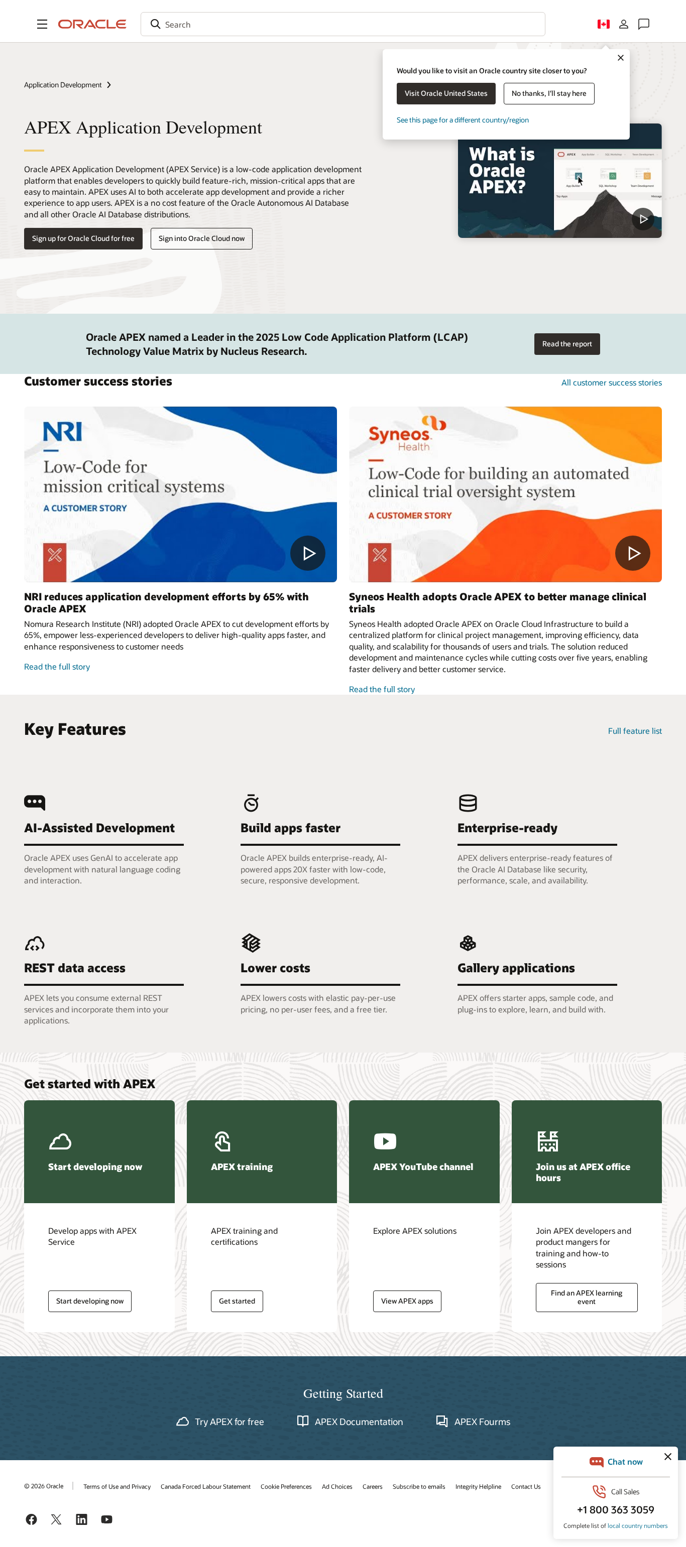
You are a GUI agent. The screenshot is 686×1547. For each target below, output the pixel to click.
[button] (42, 24)
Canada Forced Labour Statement (206, 1486)
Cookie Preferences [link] (286, 1486)
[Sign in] (624, 24)
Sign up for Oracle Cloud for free (83, 238)
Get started (237, 1301)
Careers (373, 1486)
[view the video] (560, 180)
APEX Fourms (482, 1421)
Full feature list (635, 730)
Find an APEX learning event (586, 1297)
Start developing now (90, 1301)
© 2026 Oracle (43, 1486)
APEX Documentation (359, 1421)
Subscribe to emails (419, 1486)
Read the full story (57, 666)
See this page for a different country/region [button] (463, 119)
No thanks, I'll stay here (549, 93)
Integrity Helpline (478, 1486)
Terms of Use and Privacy (117, 1486)
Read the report (567, 343)
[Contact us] (644, 24)
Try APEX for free (229, 1421)
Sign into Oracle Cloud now (202, 238)
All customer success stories (611, 382)
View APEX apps (407, 1301)
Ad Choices (337, 1486)
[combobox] (343, 24)
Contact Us (526, 1486)
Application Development (63, 84)
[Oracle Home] (92, 24)
